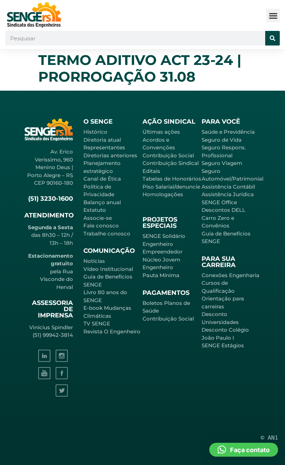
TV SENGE (96, 323)
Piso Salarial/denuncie (171, 186)
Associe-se (97, 218)
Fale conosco (101, 225)
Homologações (162, 194)
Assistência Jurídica (228, 194)
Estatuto (94, 210)
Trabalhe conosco (106, 233)
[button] (273, 15)
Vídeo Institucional (108, 269)
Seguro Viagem (222, 163)
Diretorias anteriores (110, 155)
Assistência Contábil (228, 186)
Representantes (104, 147)
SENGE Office (219, 202)
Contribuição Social (168, 155)
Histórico (95, 131)
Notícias (94, 261)
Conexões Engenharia (230, 275)
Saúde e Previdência (228, 131)
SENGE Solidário (163, 236)
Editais (151, 171)
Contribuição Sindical (170, 163)
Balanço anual (102, 202)
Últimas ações (161, 131)
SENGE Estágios (223, 345)
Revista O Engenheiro (111, 331)
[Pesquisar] (272, 38)
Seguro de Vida (222, 139)
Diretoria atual (102, 139)
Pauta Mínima (160, 275)
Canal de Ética (102, 178)
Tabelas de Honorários (171, 178)
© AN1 (269, 437)
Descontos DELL (223, 210)
